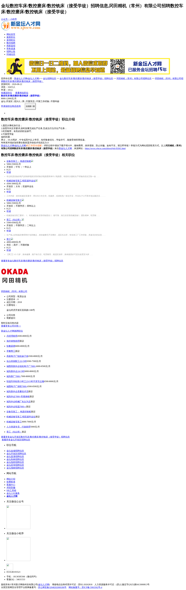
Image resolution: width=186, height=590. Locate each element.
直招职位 (11, 40)
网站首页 (11, 34)
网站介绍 (11, 479)
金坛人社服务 (13, 493)
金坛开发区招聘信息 (16, 453)
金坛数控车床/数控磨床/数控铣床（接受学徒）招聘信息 (86, 78)
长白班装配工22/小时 (17, 361)
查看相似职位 (21, 93)
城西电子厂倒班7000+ (17, 386)
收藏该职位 (6, 93)
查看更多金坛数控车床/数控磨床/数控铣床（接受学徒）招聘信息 (32, 261)
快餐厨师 (11, 346)
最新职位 (11, 37)
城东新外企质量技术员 (17, 391)
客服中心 (11, 485)
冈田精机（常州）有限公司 (14, 291)
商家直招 (11, 46)
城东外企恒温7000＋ (16, 406)
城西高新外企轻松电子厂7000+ (21, 366)
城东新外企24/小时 (16, 371)
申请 (9, 172)
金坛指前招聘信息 (15, 462)
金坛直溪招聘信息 (15, 456)
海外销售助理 (13, 341)
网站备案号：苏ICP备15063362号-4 (85, 587)
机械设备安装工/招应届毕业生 (21, 181)
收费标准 (11, 482)
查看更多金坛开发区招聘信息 (16, 440)
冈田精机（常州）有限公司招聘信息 (134, 78)
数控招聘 (11, 43)
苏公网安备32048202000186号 (52, 587)
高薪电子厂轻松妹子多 (17, 356)
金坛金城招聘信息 (15, 451)
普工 (9, 239)
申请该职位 (6, 106)
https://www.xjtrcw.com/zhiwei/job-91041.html (105, 148)
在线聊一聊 (30, 106)
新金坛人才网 (20, 78)
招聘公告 (11, 51)
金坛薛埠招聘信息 (15, 465)
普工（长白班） (14, 220)
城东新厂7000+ (14, 376)
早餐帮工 (11, 351)
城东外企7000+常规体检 (18, 396)
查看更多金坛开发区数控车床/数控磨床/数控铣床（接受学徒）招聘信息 (35, 437)
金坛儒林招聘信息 (15, 468)
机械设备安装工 (14, 200)
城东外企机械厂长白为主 (19, 401)
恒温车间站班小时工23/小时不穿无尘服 (25, 381)
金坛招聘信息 (49, 78)
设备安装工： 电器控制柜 (19, 161)
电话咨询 (16, 106)
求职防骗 (11, 487)
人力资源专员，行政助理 (19, 427)
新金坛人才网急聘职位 (12, 331)
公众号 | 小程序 (9, 19)
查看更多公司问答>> (11, 326)
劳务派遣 (11, 48)
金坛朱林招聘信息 (15, 459)
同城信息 (11, 54)
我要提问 (11, 318)
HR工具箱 (11, 490)
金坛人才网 (33, 78)
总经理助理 (12, 336)
